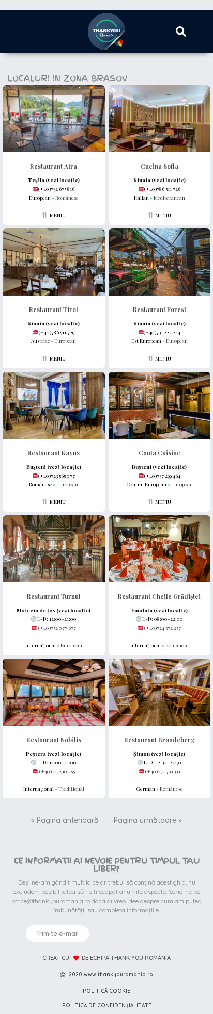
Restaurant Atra (53, 166)
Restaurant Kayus (53, 453)
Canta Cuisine (159, 453)
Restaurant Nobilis (53, 739)
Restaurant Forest (159, 309)
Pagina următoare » (148, 820)
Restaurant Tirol (53, 309)
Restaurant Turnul (54, 596)
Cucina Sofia (159, 166)
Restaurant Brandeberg (159, 739)
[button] (181, 31)
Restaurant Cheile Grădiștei (159, 596)
